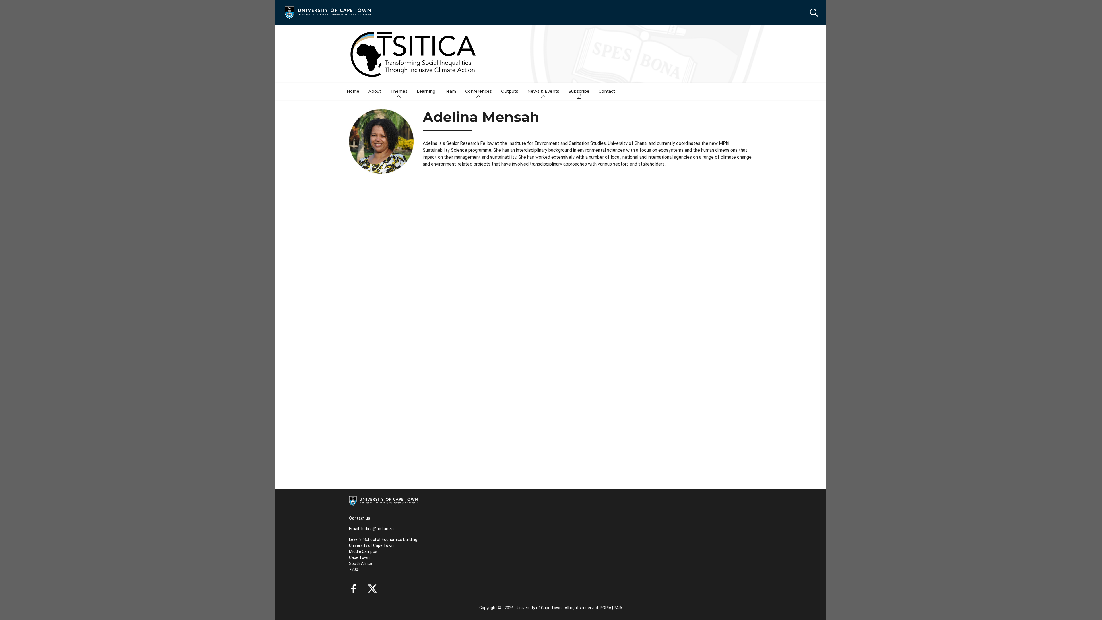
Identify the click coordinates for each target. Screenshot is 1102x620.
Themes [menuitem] (399, 91)
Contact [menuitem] (607, 91)
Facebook (353, 589)
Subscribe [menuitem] (579, 91)
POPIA (605, 607)
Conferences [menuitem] (478, 91)
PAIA (618, 607)
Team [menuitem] (450, 91)
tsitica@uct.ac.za (377, 528)
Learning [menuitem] (426, 91)
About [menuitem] (374, 91)
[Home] (328, 12)
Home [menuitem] (353, 91)
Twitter (372, 589)
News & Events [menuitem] (543, 91)
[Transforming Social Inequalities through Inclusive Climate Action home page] (551, 54)
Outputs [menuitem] (509, 91)
